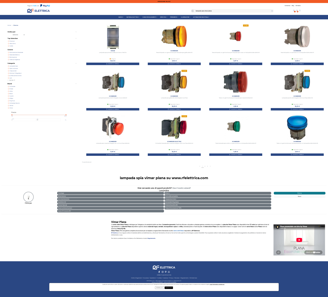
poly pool (12, 100)
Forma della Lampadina (171, 196)
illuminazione (13, 57)
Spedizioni (153, 278)
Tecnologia (61, 193)
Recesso (177, 278)
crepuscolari (13, 70)
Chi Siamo (298, 5)
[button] (210, 166)
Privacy (171, 278)
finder (11, 88)
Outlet (11, 46)
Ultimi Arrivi (13, 43)
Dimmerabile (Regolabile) (172, 202)
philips (11, 98)
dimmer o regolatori (16, 73)
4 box (11, 91)
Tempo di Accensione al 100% (173, 208)
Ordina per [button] (11, 32)
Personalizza (159, 287)
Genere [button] (10, 49)
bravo (11, 93)
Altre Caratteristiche (63, 199)
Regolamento (151, 238)
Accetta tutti (169, 287)
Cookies (159, 278)
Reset (299, 196)
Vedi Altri (12, 80)
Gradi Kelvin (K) (62, 202)
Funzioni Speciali (62, 205)
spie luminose (14, 68)
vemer (11, 105)
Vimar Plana (118, 222)
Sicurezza (146, 278)
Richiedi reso (193, 278)
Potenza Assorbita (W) (171, 205)
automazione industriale (16, 52)
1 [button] (202, 166)
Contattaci (287, 5)
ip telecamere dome (15, 75)
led (11, 78)
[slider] (11, 114)
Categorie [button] (11, 63)
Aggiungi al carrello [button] (113, 63)
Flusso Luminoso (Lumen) (65, 208)
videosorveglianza (15, 59)
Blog (293, 5)
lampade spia (14, 66)
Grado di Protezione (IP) (64, 211)
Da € (13, 118)
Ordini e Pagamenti (136, 278)
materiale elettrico (15, 54)
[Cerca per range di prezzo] (66, 120)
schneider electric (15, 103)
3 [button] (207, 166)
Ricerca (15, 25)
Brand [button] (10, 84)
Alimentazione (62, 196)
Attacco (167, 193)
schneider (12, 86)
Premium (12, 41)
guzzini (11, 96)
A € (37, 118)
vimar (11, 108)
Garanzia (165, 278)
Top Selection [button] (13, 38)
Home (9, 25)
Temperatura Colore (170, 199)
